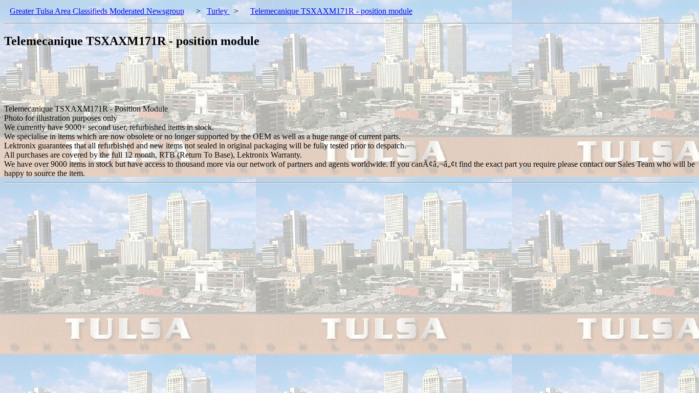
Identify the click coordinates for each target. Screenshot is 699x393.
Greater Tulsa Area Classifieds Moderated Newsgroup (97, 11)
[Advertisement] (190, 81)
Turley (218, 11)
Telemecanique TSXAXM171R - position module (331, 11)
